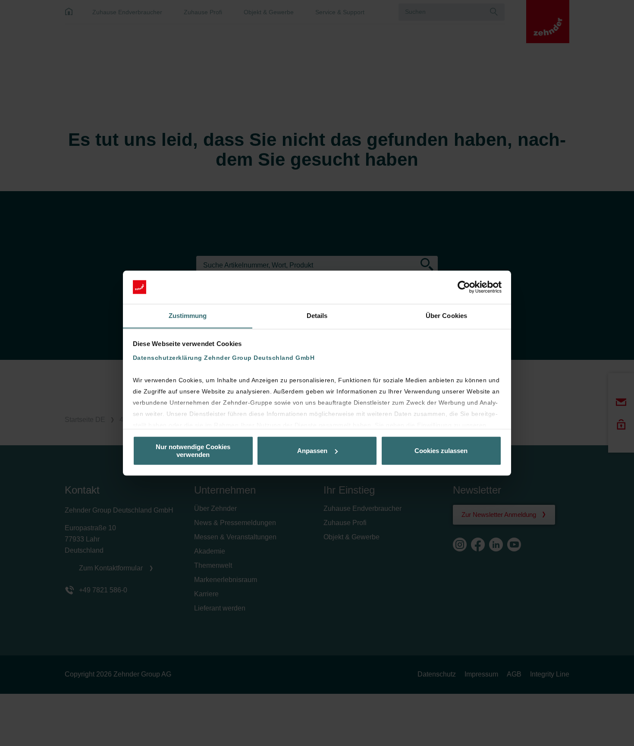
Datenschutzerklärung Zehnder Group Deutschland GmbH (224, 358)
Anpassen (312, 450)
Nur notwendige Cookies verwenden (193, 450)
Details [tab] (317, 315)
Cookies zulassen (441, 450)
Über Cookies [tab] (446, 315)
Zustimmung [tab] (188, 315)
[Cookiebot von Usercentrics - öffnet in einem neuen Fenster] (464, 286)
